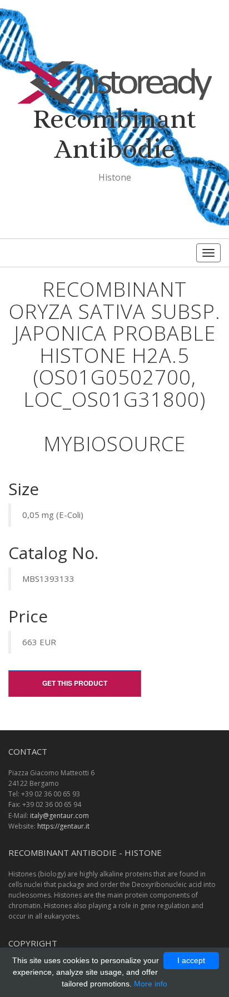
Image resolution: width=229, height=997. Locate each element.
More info (150, 983)
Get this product (74, 683)
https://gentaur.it (63, 826)
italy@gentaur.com (59, 815)
